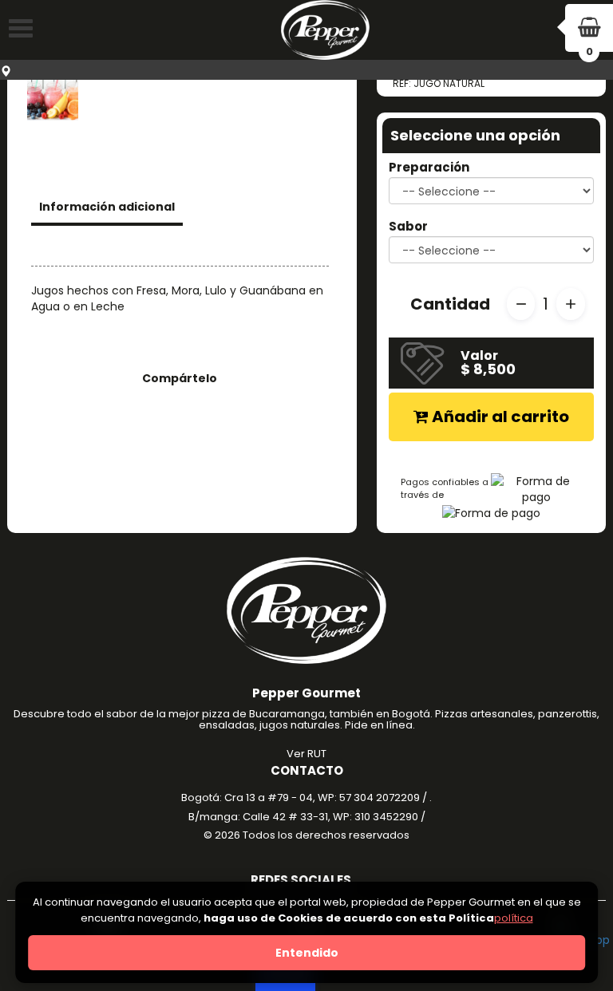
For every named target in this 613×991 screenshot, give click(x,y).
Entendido (306, 953)
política (513, 918)
